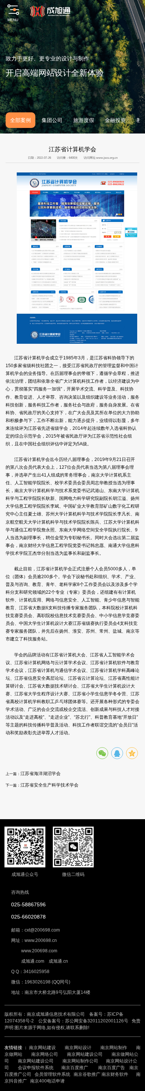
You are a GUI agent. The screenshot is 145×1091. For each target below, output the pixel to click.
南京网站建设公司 (85, 1054)
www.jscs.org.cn (106, 157)
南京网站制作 (113, 1047)
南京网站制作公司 (80, 1061)
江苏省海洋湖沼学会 (40, 773)
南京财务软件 (115, 1074)
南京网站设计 (78, 1047)
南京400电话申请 (47, 1081)
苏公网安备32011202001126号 (96, 1021)
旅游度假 (83, 120)
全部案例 (20, 120)
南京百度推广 (74, 1067)
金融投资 (115, 120)
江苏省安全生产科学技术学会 (49, 784)
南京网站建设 (42, 1047)
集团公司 (52, 120)
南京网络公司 (44, 1054)
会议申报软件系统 (36, 1067)
